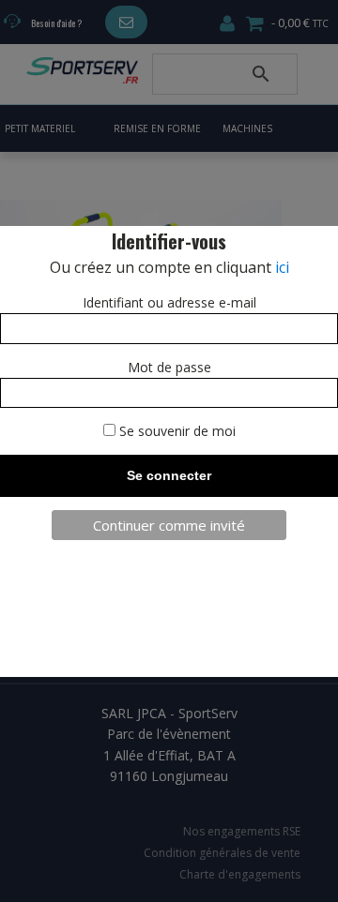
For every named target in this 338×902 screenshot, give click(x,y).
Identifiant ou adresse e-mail (169, 302)
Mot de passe (169, 367)
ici (282, 267)
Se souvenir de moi (175, 431)
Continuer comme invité (169, 525)
